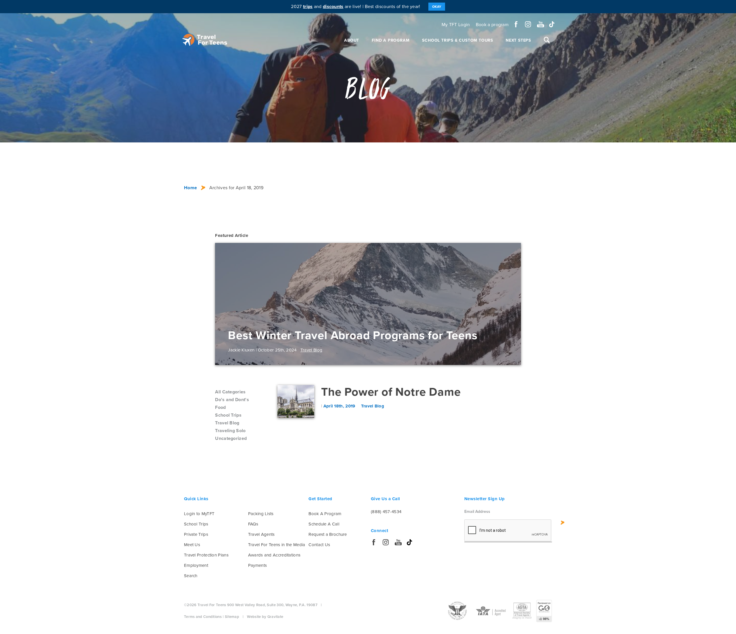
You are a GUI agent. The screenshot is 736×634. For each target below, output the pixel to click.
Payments (257, 565)
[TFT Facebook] (516, 24)
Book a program (492, 25)
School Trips (228, 415)
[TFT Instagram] (528, 24)
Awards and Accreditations (274, 555)
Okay (436, 7)
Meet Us (192, 544)
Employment (196, 565)
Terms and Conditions (203, 616)
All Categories (230, 392)
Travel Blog (227, 423)
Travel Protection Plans (206, 555)
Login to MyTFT (199, 513)
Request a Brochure (327, 534)
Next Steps (518, 40)
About (351, 40)
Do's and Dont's (232, 399)
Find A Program (390, 40)
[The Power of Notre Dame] (295, 401)
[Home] (204, 40)
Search (191, 575)
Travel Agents (261, 534)
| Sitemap (231, 616)
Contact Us (319, 544)
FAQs (253, 524)
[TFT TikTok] (552, 24)
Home (190, 188)
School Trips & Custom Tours (457, 40)
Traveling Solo (230, 430)
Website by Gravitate (265, 616)
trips (308, 6)
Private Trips (196, 534)
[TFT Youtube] (540, 24)
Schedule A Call (323, 524)
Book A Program (324, 513)
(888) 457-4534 (386, 511)
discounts (333, 6)
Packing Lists (261, 513)
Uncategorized (231, 438)
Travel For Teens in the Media (276, 544)
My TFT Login (456, 25)
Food (220, 407)
